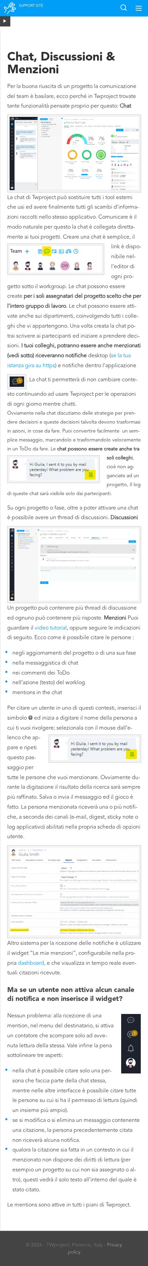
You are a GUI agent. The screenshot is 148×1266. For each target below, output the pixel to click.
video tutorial (51, 628)
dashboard (31, 963)
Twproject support (10, 12)
